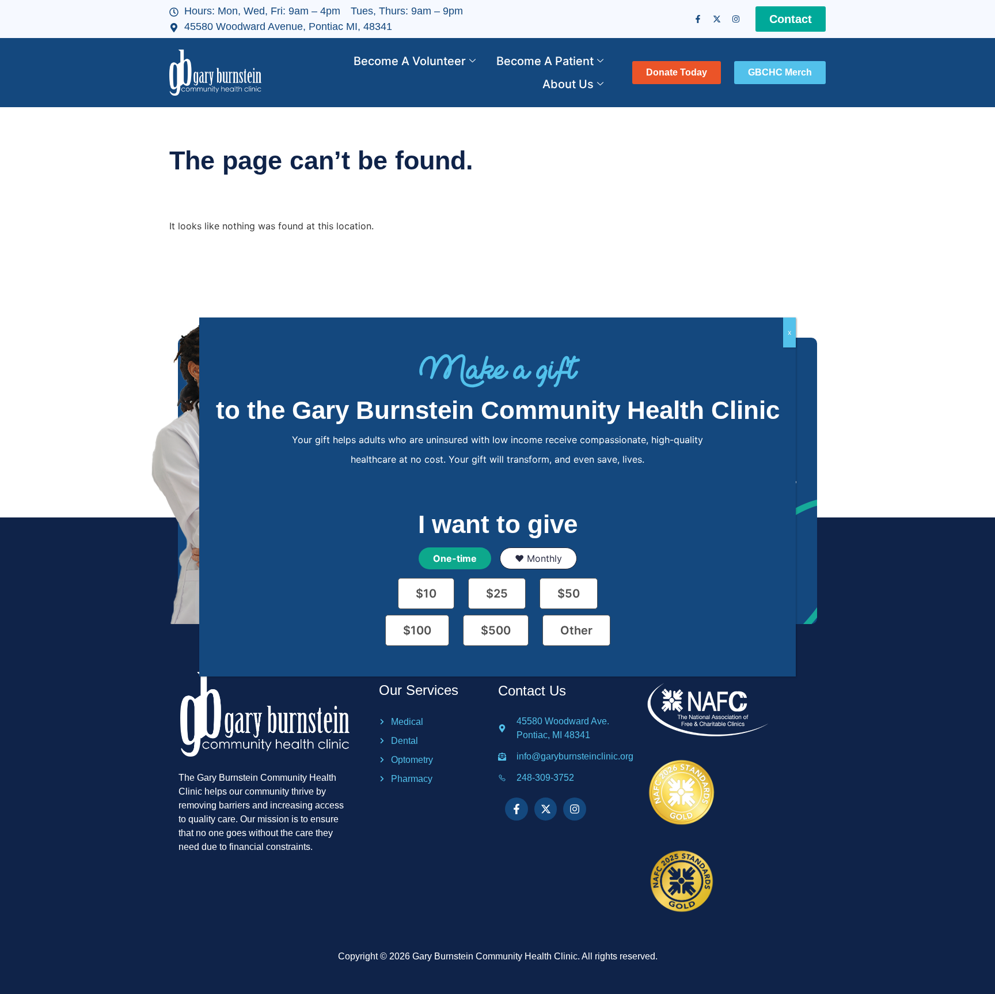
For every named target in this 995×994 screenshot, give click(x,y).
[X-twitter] (717, 19)
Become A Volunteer (410, 61)
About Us (568, 84)
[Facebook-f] (698, 19)
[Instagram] (736, 19)
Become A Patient (545, 61)
